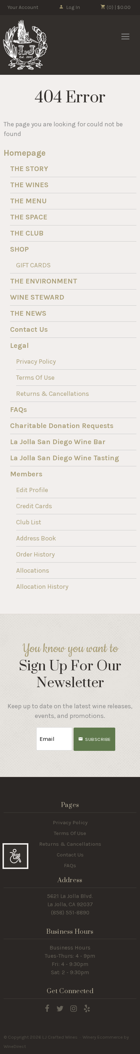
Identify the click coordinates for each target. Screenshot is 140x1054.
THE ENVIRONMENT (43, 281)
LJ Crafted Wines (25, 45)
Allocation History (42, 587)
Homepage (25, 153)
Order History (35, 554)
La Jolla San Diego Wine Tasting (64, 458)
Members (26, 474)
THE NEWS (28, 313)
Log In (73, 7)
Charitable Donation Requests (61, 426)
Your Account (23, 7)
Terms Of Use (35, 378)
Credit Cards (34, 506)
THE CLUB (26, 233)
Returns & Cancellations (52, 394)
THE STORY (29, 169)
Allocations (32, 570)
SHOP (19, 249)
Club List (28, 522)
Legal (19, 345)
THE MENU (28, 201)
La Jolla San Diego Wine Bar (58, 442)
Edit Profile (32, 490)
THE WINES (29, 185)
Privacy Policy (36, 361)
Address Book (36, 538)
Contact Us (29, 329)
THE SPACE (28, 217)
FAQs (18, 409)
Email (30, 731)
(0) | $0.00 (118, 7)
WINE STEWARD (37, 297)
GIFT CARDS (33, 265)
